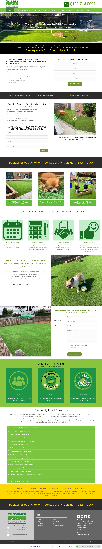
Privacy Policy (73, 347)
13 (62, 546)
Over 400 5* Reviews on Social (19, 95)
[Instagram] (93, 541)
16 (69, 546)
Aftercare (55, 519)
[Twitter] (90, 541)
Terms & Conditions (55, 541)
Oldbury (76, 491)
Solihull (82, 491)
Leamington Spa (25, 493)
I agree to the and (78, 346)
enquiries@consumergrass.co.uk (20, 534)
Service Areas (33, 546)
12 (59, 546)
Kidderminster (67, 493)
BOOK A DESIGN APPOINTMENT (39, 31)
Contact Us (40, 525)
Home (39, 519)
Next (45, 272)
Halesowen (49, 493)
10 (54, 546)
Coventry (18, 491)
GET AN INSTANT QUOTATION (63, 31)
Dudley (74, 493)
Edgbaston (69, 491)
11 (57, 546)
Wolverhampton (88, 493)
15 (66, 546)
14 (64, 546)
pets (19, 113)
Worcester (26, 491)
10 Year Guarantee (47, 95)
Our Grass (40, 523)
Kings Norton (53, 491)
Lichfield (47, 495)
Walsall (80, 493)
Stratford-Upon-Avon (38, 493)
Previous (6, 272)
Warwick (16, 493)
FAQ (54, 523)
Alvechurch (61, 491)
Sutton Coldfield (42, 491)
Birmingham (44, 67)
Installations (56, 521)
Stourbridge (57, 493)
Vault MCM (47, 541)
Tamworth (33, 491)
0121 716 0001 (83, 3)
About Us (40, 521)
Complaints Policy (71, 541)
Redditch (10, 493)
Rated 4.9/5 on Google (80, 95)
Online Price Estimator (58, 525)
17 (71, 546)
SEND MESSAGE (74, 354)
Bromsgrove (90, 491)
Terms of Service (80, 345)
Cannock (54, 495)
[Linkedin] (95, 541)
